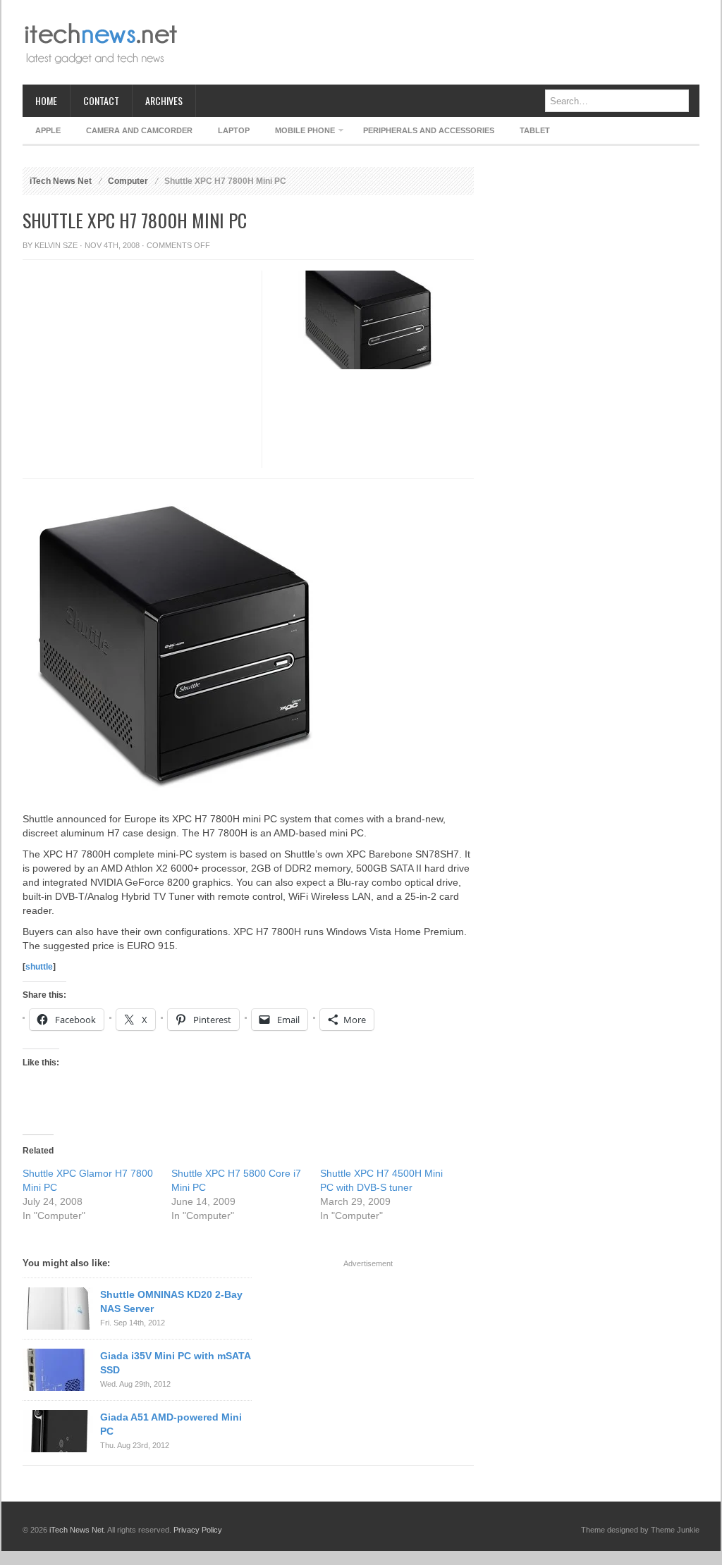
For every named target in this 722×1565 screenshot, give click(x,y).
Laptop (234, 130)
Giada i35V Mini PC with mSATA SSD (175, 1362)
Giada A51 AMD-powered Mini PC (171, 1424)
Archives (164, 100)
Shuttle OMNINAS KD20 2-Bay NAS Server (171, 1301)
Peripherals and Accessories (428, 130)
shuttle (39, 967)
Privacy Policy (197, 1530)
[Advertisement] (442, 42)
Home (46, 100)
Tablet (535, 130)
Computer (128, 181)
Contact (101, 100)
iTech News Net (61, 181)
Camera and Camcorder (139, 130)
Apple (48, 130)
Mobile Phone (298, 133)
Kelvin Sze (56, 245)
